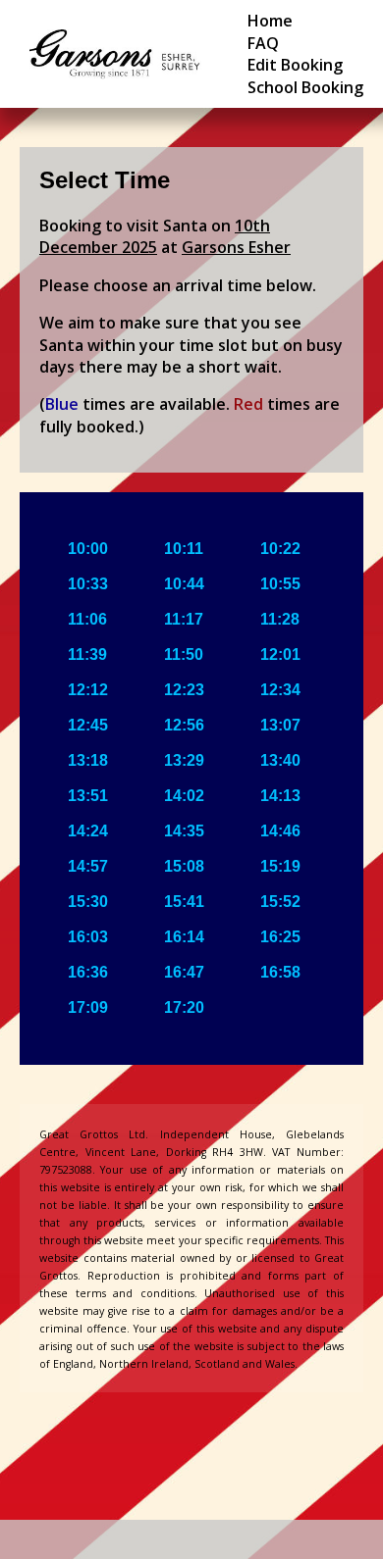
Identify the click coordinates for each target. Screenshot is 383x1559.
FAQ (263, 43)
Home (270, 20)
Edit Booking (295, 64)
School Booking (305, 87)
